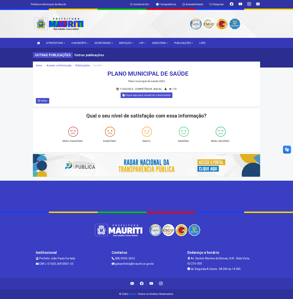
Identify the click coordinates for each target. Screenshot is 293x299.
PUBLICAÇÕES (183, 42)
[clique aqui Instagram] (160, 283)
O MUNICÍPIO (79, 42)
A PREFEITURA (55, 42)
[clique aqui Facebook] (141, 283)
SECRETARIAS (102, 42)
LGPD (202, 42)
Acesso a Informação (59, 65)
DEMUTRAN (159, 42)
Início (39, 65)
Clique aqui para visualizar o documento (147, 95)
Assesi (132, 293)
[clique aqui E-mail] (132, 283)
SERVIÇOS (125, 42)
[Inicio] (38, 43)
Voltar (43, 100)
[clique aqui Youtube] (151, 283)
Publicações (82, 65)
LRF (141, 42)
